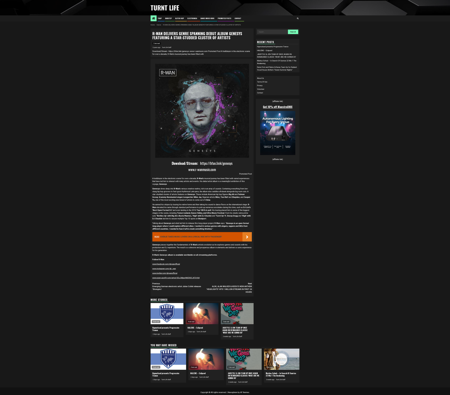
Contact (238, 18)
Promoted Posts (224, 18)
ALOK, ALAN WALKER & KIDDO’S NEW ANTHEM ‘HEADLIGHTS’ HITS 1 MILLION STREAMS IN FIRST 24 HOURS (229, 287)
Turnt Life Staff (166, 47)
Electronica (192, 18)
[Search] (297, 18)
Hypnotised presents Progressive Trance (165, 329)
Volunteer (260, 89)
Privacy (259, 85)
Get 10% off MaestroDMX (277, 107)
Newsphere (232, 392)
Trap (160, 18)
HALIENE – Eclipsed (195, 327)
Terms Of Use (262, 82)
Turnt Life (165, 7)
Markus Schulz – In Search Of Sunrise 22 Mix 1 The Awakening (281, 374)
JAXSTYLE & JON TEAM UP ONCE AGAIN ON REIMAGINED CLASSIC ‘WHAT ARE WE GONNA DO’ (235, 330)
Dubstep (168, 18)
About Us (260, 78)
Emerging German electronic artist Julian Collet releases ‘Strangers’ (176, 286)
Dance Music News (207, 18)
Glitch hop (179, 18)
